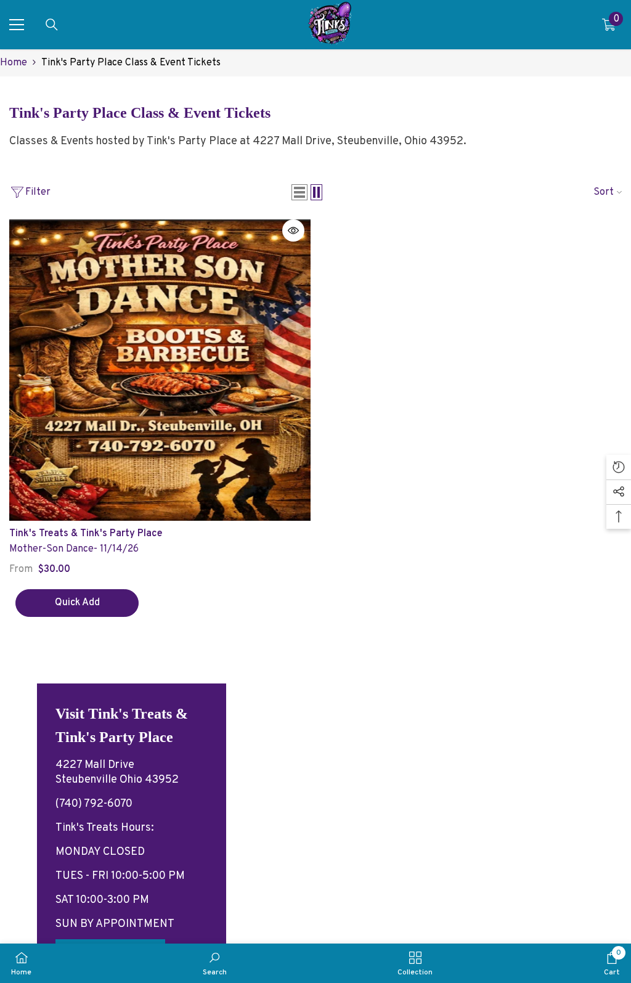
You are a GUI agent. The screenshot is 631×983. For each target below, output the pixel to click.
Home (13, 63)
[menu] (16, 24)
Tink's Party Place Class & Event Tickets (131, 63)
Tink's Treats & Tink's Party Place (86, 534)
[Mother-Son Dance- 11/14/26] (160, 370)
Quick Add (77, 603)
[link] (215, 963)
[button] (299, 192)
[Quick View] (293, 230)
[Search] (51, 24)
